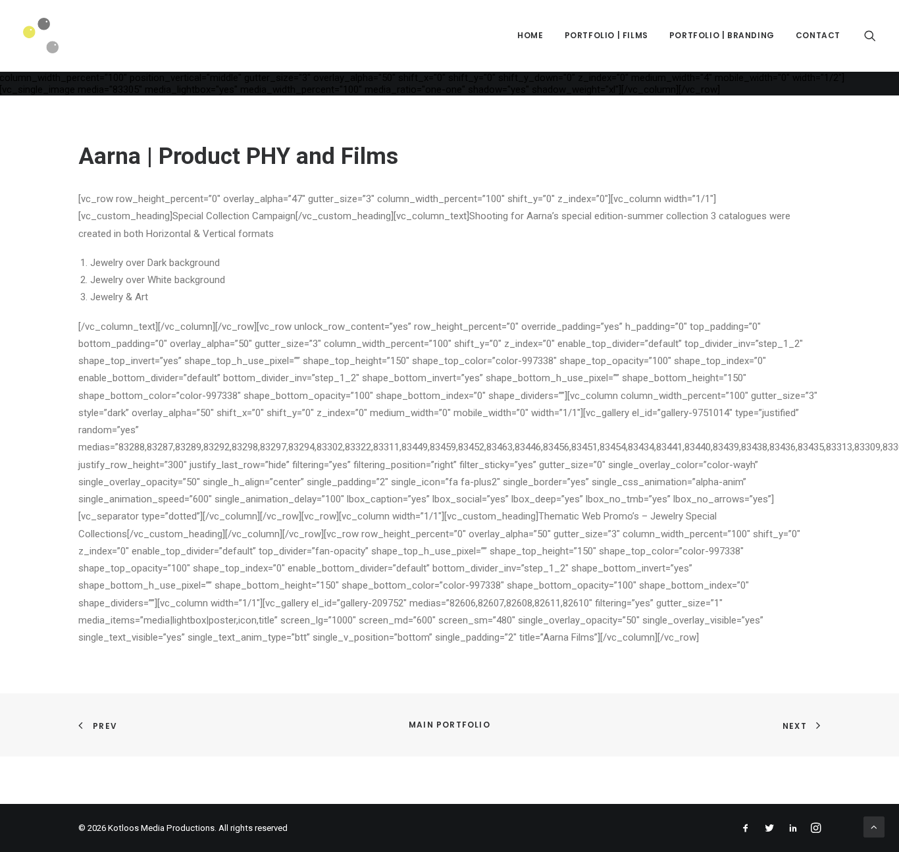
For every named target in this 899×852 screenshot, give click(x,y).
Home (530, 35)
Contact (818, 35)
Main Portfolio (449, 724)
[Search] (870, 35)
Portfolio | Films (606, 35)
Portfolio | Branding (722, 35)
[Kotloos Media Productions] (41, 35)
